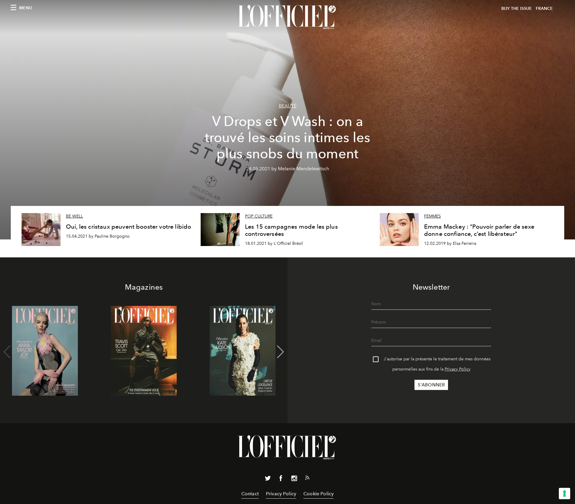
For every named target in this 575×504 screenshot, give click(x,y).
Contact (250, 494)
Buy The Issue (516, 8)
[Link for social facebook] (281, 479)
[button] (280, 352)
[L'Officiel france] (287, 17)
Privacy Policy (457, 369)
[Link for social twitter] (268, 479)
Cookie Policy (318, 494)
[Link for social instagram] (294, 479)
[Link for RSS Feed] (307, 479)
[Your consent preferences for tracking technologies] (564, 493)
